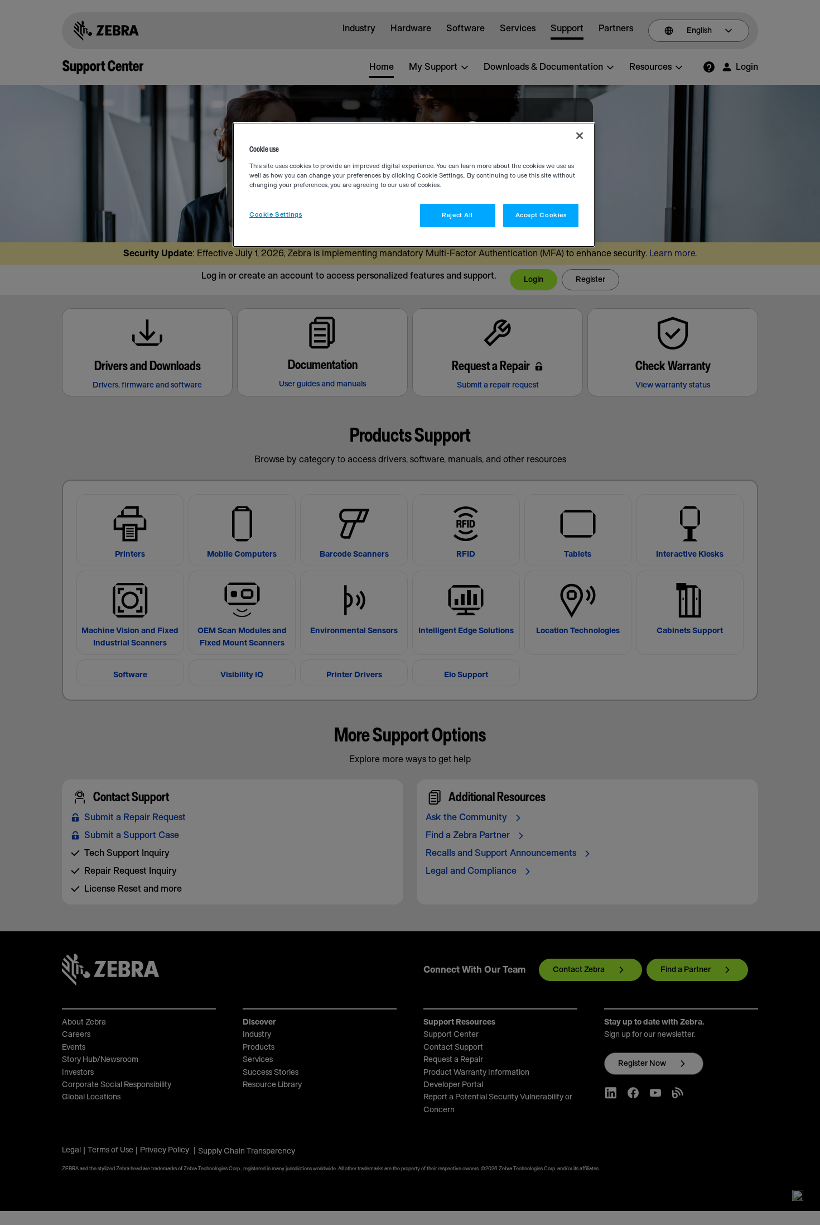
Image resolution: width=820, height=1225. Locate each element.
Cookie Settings (275, 215)
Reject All (457, 215)
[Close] (579, 135)
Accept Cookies (541, 215)
